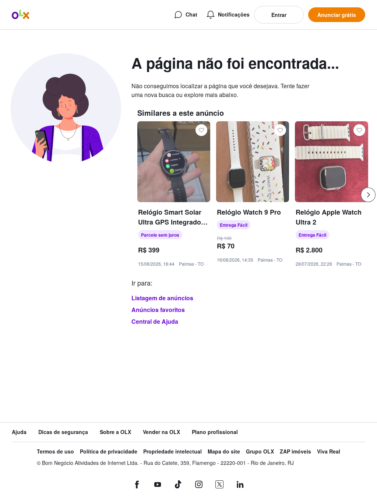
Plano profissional (215, 432)
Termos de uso (55, 451)
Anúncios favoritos (158, 309)
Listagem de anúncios (162, 298)
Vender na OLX (161, 432)
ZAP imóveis (295, 451)
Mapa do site (224, 451)
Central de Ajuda (154, 321)
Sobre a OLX (115, 432)
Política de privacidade (108, 451)
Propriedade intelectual (172, 451)
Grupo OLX (260, 451)
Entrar (278, 14)
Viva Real (328, 451)
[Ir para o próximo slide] (368, 194)
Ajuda (19, 432)
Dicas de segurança (63, 432)
